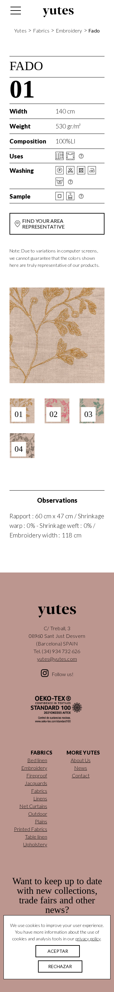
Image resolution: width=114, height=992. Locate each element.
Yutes (58, 12)
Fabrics (41, 30)
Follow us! (63, 674)
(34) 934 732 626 (61, 651)
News (80, 768)
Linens (40, 798)
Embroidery (69, 30)
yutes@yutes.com (57, 659)
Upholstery (35, 844)
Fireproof (36, 775)
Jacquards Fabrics (36, 787)
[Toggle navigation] (15, 12)
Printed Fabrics (30, 829)
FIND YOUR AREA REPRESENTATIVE (43, 224)
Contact (81, 775)
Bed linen (37, 760)
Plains (41, 821)
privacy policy (87, 938)
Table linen (36, 837)
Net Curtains (33, 806)
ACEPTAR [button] (58, 951)
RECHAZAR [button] (60, 966)
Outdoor (37, 814)
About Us (81, 760)
